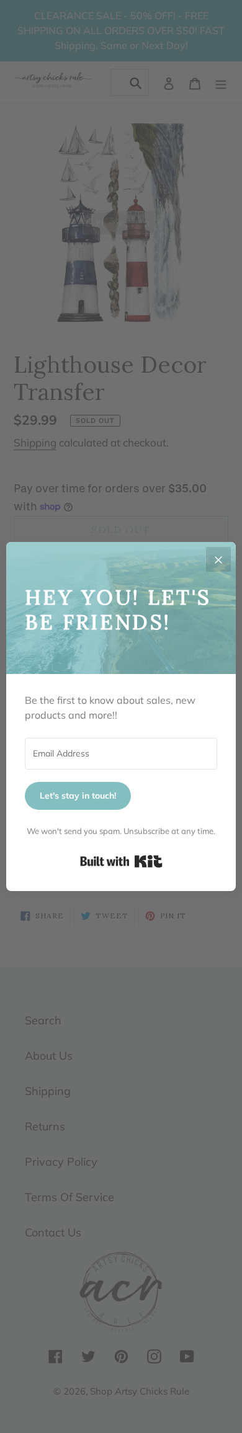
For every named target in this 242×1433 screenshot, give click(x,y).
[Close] (218, 559)
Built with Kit (121, 861)
